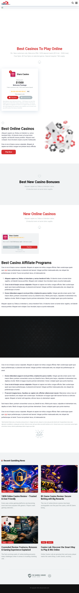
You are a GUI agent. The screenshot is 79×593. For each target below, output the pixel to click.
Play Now (13, 97)
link (6, 270)
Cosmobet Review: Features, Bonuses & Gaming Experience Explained (19, 548)
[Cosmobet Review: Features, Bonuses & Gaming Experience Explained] (19, 530)
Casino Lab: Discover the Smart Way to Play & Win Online (58, 548)
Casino (10, 491)
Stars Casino (23, 74)
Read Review (26, 97)
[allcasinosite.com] (5, 2)
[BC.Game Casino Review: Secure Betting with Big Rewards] (59, 479)
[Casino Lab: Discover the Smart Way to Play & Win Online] (59, 530)
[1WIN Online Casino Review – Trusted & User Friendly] (19, 479)
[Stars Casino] (13, 76)
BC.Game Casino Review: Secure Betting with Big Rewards (56, 497)
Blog (4, 491)
